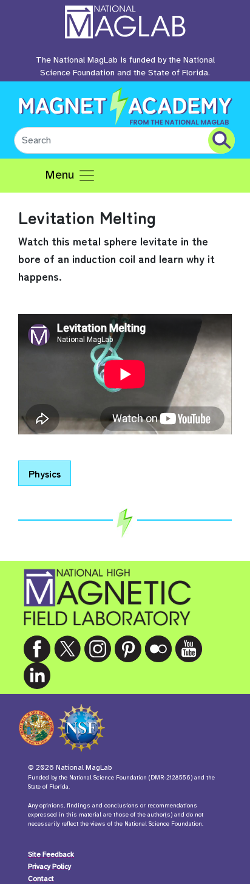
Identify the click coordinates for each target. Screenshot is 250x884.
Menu (61, 174)
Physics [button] (45, 473)
